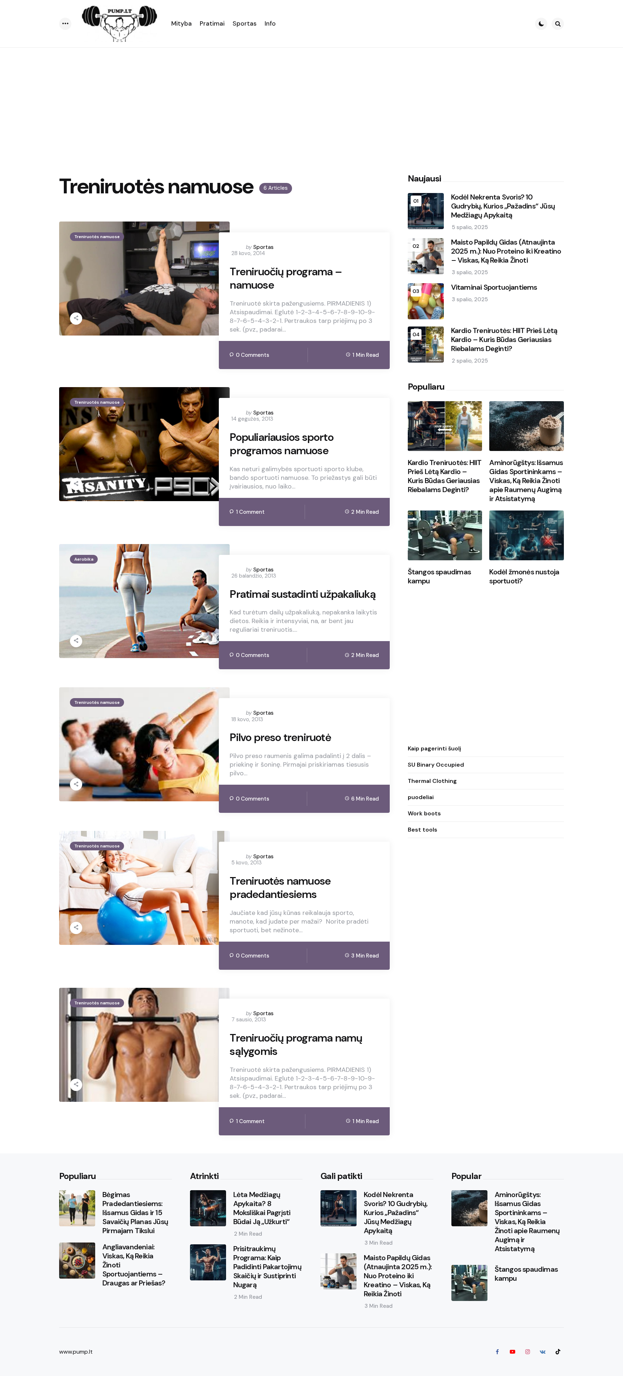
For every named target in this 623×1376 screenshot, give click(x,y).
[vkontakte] (542, 1352)
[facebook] (497, 1352)
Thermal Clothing (432, 781)
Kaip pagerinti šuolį (434, 748)
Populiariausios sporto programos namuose (281, 443)
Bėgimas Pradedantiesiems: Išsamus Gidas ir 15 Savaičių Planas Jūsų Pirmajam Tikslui (135, 1212)
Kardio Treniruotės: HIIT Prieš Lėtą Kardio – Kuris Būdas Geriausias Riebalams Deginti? (504, 340)
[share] (76, 318)
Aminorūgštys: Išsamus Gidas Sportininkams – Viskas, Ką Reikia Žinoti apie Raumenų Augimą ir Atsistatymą (526, 480)
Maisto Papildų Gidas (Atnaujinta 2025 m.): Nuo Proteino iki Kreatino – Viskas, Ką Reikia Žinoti (506, 251)
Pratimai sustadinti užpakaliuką (303, 594)
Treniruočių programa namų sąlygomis (296, 1044)
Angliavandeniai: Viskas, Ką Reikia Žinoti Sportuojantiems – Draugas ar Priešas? (133, 1265)
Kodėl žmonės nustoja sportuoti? (524, 577)
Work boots (424, 813)
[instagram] (527, 1352)
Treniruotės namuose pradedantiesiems (280, 887)
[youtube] (512, 1352)
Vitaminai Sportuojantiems (494, 287)
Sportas (263, 247)
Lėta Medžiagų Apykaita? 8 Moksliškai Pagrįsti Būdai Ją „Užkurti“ (262, 1208)
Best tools (422, 829)
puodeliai (421, 797)
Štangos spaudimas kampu (439, 577)
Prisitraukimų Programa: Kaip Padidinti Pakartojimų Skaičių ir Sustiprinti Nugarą (267, 1266)
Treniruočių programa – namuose (285, 278)
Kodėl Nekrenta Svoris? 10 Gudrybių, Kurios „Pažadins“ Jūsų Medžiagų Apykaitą (503, 206)
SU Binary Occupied (436, 764)
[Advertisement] (311, 101)
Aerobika (83, 559)
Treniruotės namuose (97, 237)
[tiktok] (558, 1352)
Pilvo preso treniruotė (280, 737)
